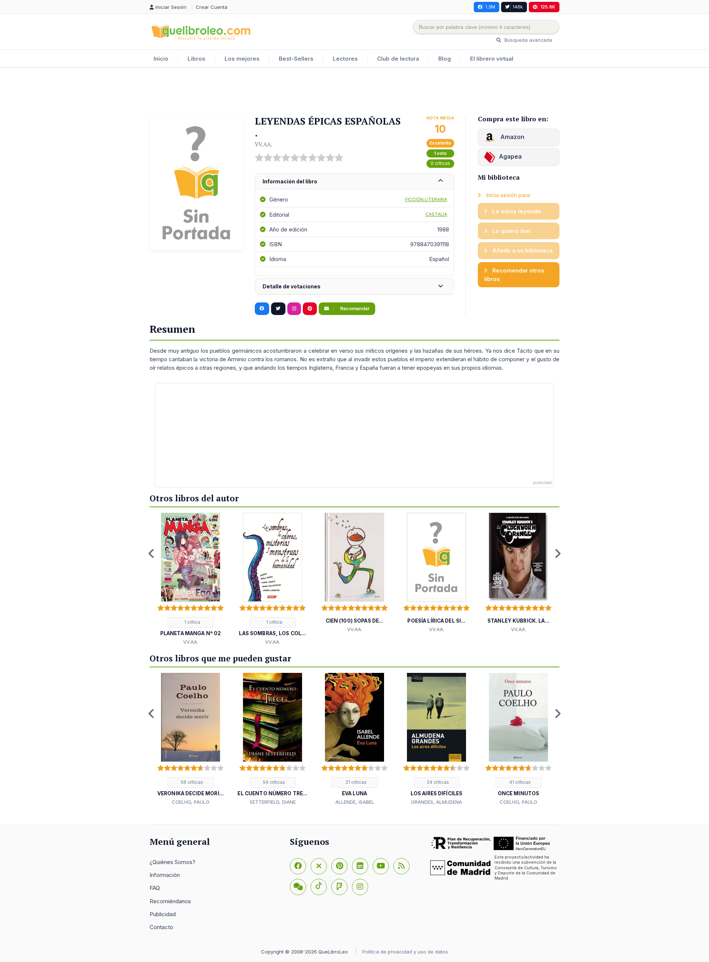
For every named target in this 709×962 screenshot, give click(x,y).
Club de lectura (398, 58)
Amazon (511, 136)
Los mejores (242, 58)
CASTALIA (436, 214)
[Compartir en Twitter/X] (278, 308)
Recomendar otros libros (514, 274)
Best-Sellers (296, 58)
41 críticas (519, 782)
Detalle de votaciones (292, 286)
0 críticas (440, 163)
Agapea (510, 156)
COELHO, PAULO (190, 802)
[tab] (354, 182)
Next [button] (557, 553)
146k (518, 7)
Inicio (161, 58)
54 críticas (273, 782)
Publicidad (163, 914)
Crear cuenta (211, 7)
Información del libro (290, 181)
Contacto (161, 927)
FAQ (155, 887)
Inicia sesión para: (507, 195)
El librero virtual (491, 58)
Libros (196, 58)
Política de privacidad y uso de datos (405, 952)
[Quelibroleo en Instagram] (294, 308)
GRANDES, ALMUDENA (436, 802)
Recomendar (354, 308)
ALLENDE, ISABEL (354, 802)
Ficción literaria (426, 199)
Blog (444, 58)
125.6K (547, 7)
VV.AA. (263, 144)
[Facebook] (298, 866)
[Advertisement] (354, 92)
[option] (191, 579)
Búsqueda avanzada (527, 40)
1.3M (490, 7)
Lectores (345, 58)
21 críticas (356, 782)
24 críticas (437, 782)
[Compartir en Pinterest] (310, 308)
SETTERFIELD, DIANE (273, 802)
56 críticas (191, 782)
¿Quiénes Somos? (172, 862)
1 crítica (191, 622)
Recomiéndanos (170, 901)
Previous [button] (151, 553)
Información (165, 874)
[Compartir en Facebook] (262, 308)
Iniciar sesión (171, 7)
